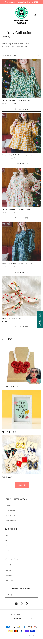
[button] (2, 15)
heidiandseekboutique (18, 635)
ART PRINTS (8, 432)
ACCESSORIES (9, 386)
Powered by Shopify (29, 635)
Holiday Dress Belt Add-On (11, 318)
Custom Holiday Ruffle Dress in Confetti (16, 209)
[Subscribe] (35, 595)
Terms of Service (11, 521)
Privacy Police (10, 515)
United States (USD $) (20, 619)
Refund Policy (10, 510)
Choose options (21, 109)
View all (21, 485)
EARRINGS (7, 477)
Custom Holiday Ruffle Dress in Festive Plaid (17, 264)
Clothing (8, 570)
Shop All (8, 565)
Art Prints (8, 575)
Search (7, 535)
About (7, 545)
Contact (7, 550)
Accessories (9, 580)
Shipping (8, 505)
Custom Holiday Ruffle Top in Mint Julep (16, 100)
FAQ (6, 540)
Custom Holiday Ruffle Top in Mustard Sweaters (18, 155)
